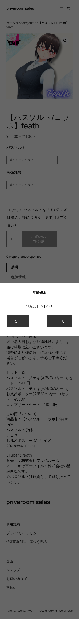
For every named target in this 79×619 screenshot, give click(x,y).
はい (17, 321)
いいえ (60, 321)
